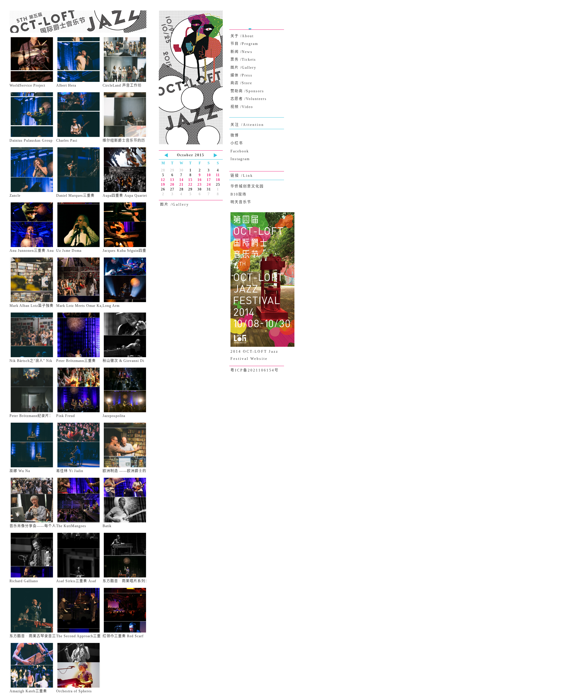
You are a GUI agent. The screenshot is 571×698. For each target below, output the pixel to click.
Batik (107, 526)
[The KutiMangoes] (79, 500)
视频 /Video (241, 107)
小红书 (236, 143)
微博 (234, 135)
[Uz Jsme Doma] (79, 224)
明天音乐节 (240, 202)
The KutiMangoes (71, 526)
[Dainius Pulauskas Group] (33, 114)
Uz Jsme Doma (68, 251)
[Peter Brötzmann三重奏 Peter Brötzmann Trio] (79, 335)
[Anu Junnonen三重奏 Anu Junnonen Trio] (33, 224)
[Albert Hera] (79, 59)
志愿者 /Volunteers (248, 99)
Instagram (240, 159)
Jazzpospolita (114, 416)
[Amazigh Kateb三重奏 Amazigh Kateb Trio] (33, 665)
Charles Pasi (66, 140)
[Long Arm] (126, 279)
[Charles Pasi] (79, 114)
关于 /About (242, 36)
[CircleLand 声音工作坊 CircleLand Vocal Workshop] (126, 59)
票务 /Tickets (243, 59)
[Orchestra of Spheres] (79, 665)
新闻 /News (241, 52)
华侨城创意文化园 (247, 186)
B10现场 (238, 194)
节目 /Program (244, 44)
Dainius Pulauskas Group (31, 140)
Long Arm (111, 306)
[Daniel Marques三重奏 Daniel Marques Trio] (79, 169)
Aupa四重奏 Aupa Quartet (125, 195)
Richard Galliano (24, 581)
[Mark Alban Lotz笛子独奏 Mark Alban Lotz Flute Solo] (33, 279)
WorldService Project (27, 85)
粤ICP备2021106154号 (254, 370)
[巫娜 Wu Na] (33, 445)
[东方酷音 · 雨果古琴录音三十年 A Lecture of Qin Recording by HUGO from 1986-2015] (33, 610)
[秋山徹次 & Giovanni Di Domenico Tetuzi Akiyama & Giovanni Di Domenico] (126, 335)
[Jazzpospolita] (126, 390)
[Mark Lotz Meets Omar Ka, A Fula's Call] (79, 279)
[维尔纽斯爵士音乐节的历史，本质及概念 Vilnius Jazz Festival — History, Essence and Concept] (126, 114)
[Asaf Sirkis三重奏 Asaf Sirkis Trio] (79, 555)
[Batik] (126, 500)
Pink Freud (65, 416)
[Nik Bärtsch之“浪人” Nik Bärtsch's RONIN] (33, 335)
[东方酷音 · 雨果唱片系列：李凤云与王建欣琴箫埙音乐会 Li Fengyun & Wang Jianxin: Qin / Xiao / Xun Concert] (126, 555)
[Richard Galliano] (33, 555)
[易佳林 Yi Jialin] (79, 445)
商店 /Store (241, 83)
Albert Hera (66, 85)
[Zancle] (33, 169)
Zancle (15, 195)
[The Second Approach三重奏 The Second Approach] (79, 610)
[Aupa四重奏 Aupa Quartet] (126, 169)
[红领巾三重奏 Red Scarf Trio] (126, 610)
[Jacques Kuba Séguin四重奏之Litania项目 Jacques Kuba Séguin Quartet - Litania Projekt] (126, 224)
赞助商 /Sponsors (247, 91)
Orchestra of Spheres (74, 691)
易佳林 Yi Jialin (69, 471)
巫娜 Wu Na (20, 471)
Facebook (239, 151)
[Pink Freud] (79, 390)
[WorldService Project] (33, 59)
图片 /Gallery (243, 67)
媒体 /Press (241, 75)
